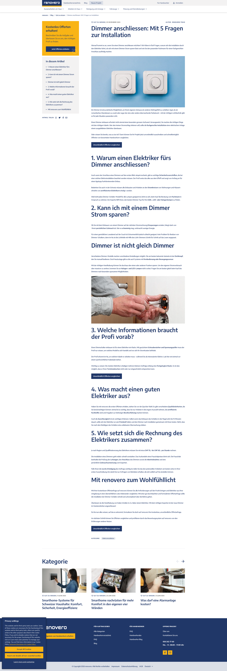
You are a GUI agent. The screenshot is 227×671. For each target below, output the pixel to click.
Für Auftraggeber (102, 626)
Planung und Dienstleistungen (134, 9)
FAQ (95, 639)
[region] (24, 643)
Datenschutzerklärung (129, 666)
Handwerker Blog (136, 639)
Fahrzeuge (113, 9)
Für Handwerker (163, 3)
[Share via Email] (66, 117)
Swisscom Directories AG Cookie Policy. (22, 644)
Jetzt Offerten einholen (60, 49)
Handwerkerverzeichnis (71, 3)
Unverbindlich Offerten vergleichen (106, 145)
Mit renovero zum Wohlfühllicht (58, 109)
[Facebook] (165, 652)
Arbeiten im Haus (74, 9)
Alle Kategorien (99, 631)
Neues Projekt (96, 3)
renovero (45, 15)
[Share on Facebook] (63, 117)
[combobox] (149, 666)
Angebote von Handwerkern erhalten (59, 636)
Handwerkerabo (135, 635)
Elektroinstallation (108, 538)
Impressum (115, 666)
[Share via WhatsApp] (56, 117)
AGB (141, 666)
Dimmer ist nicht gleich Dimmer (58, 82)
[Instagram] (170, 652)
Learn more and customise (24, 662)
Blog (85, 3)
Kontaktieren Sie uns (170, 635)
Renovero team (178, 22)
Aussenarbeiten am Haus (53, 9)
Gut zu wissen (60, 15)
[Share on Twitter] (59, 117)
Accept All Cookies (24, 649)
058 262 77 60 (168, 642)
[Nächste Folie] (183, 561)
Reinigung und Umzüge (95, 9)
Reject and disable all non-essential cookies (24, 656)
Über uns (166, 631)
